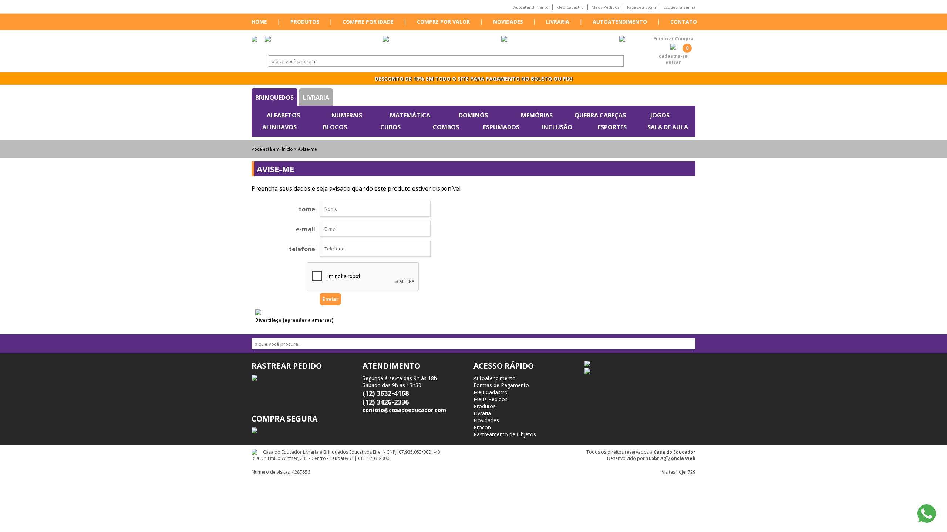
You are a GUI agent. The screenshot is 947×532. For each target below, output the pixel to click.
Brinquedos (274, 97)
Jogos (660, 115)
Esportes (612, 127)
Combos (446, 127)
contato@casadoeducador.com (404, 409)
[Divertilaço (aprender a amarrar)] (258, 313)
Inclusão (557, 127)
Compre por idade (368, 21)
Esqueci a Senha (679, 7)
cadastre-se (673, 56)
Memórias (537, 115)
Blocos (335, 127)
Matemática (410, 115)
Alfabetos (283, 115)
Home (259, 21)
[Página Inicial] (254, 39)
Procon (482, 427)
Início (287, 149)
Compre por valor (443, 21)
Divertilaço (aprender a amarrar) (294, 320)
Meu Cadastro (570, 7)
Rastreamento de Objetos (505, 434)
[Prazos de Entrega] (268, 39)
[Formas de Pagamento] (386, 39)
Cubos (390, 127)
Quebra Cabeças (600, 115)
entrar (673, 62)
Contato (683, 21)
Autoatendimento (531, 7)
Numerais (346, 115)
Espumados (501, 127)
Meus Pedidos (605, 7)
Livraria (557, 21)
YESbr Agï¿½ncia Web (670, 458)
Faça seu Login (641, 7)
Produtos (304, 21)
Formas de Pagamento (501, 385)
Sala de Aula (667, 127)
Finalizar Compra (673, 38)
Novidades (508, 21)
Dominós (473, 115)
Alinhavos (279, 127)
